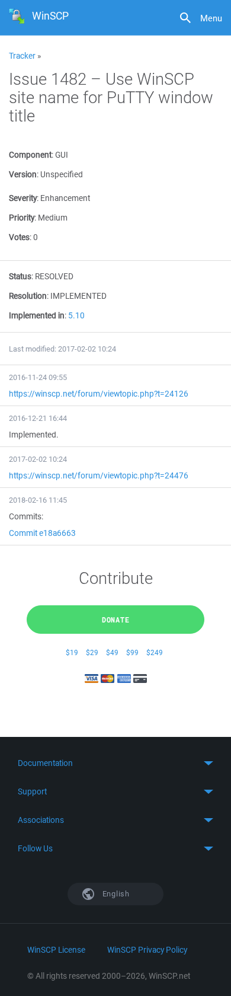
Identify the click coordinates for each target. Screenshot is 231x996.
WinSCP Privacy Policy (147, 949)
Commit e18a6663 (42, 533)
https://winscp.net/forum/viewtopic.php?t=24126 (98, 393)
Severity (23, 198)
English (115, 894)
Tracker (22, 55)
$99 (132, 652)
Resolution (28, 295)
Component (30, 154)
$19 (72, 652)
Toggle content (115, 763)
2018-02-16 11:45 (38, 500)
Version (23, 174)
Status (20, 276)
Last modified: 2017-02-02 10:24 (62, 349)
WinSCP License (56, 949)
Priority (21, 217)
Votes (19, 237)
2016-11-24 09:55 (38, 377)
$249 (154, 652)
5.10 (76, 315)
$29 (92, 652)
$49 (112, 652)
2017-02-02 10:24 (38, 459)
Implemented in (37, 315)
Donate (116, 619)
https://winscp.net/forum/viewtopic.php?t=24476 (98, 475)
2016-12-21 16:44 (38, 418)
